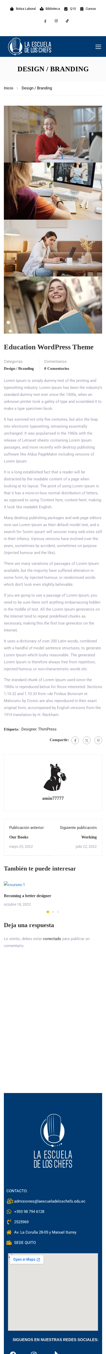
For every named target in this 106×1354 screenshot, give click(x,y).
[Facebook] (75, 740)
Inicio (8, 88)
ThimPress (47, 729)
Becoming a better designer (27, 896)
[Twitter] (87, 740)
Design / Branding (37, 88)
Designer (28, 729)
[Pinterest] (98, 740)
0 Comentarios (56, 368)
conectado (52, 938)
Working (89, 837)
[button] (48, 912)
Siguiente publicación (78, 827)
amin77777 (53, 798)
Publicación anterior (26, 827)
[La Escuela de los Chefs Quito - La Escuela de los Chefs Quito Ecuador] (29, 46)
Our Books (18, 837)
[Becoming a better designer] (14, 884)
